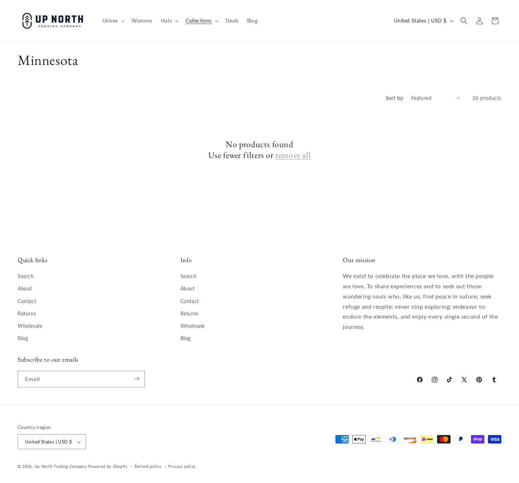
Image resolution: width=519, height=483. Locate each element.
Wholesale (30, 326)
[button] (113, 20)
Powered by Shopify (108, 466)
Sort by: (395, 98)
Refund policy (148, 466)
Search (26, 276)
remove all (293, 155)
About (25, 289)
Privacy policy (182, 466)
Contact (27, 301)
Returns (27, 313)
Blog (23, 339)
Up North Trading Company (61, 466)
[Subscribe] (136, 378)
